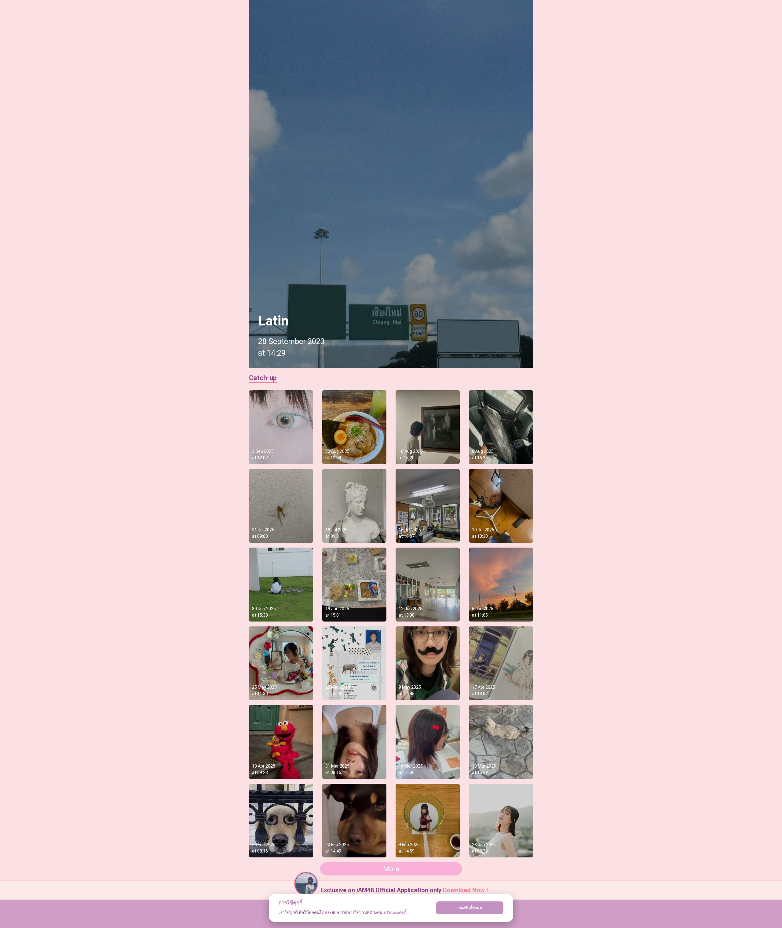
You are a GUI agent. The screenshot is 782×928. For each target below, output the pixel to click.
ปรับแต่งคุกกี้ (395, 912)
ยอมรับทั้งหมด (469, 907)
